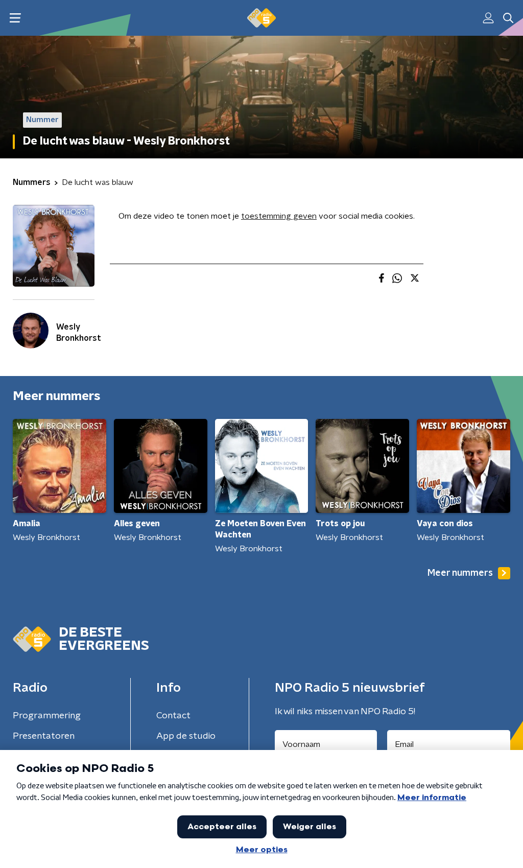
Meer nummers (460, 573)
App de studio (186, 736)
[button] (15, 18)
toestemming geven (279, 216)
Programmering (47, 715)
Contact (173, 715)
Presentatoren (44, 736)
